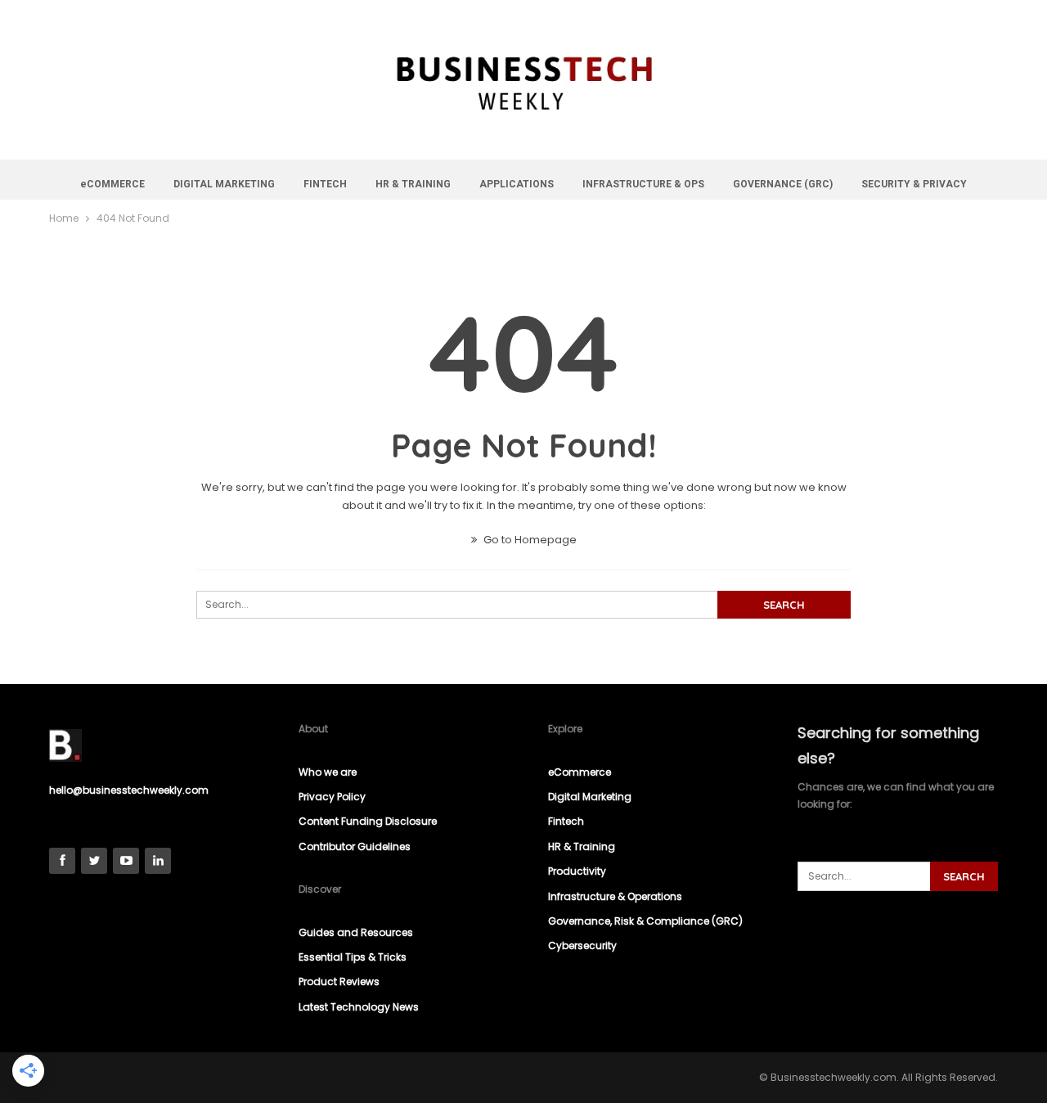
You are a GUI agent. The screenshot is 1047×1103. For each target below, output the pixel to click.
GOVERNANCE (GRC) (783, 184)
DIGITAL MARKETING (224, 184)
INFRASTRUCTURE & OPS (643, 184)
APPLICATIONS (516, 184)
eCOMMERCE (112, 184)
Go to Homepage (529, 539)
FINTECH (325, 184)
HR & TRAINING (413, 184)
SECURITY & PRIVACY (914, 184)
